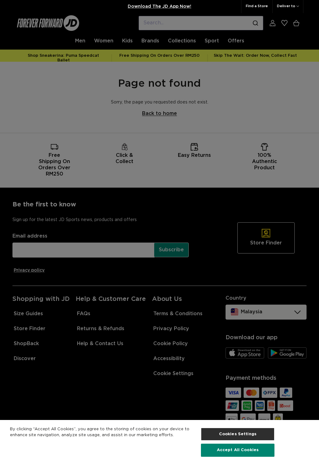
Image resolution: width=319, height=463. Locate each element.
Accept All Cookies (238, 450)
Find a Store (257, 6)
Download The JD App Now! (159, 6)
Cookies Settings (237, 434)
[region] (159, 441)
